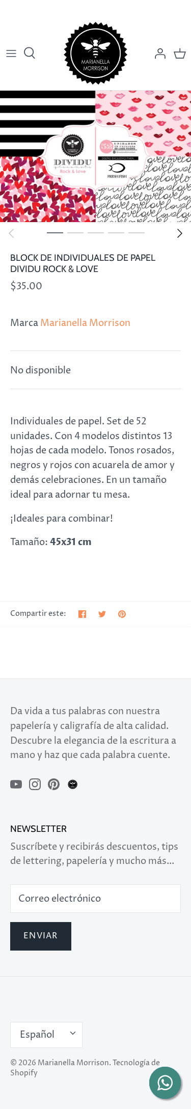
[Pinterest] (54, 784)
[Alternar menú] (11, 53)
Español (37, 1035)
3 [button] (96, 232)
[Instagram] (35, 784)
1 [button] (55, 232)
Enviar (40, 936)
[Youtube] (16, 784)
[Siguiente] (180, 233)
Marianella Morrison (85, 323)
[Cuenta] (157, 53)
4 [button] (116, 232)
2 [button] (75, 232)
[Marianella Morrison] (95, 53)
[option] (95, 156)
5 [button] (136, 232)
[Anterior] (11, 233)
